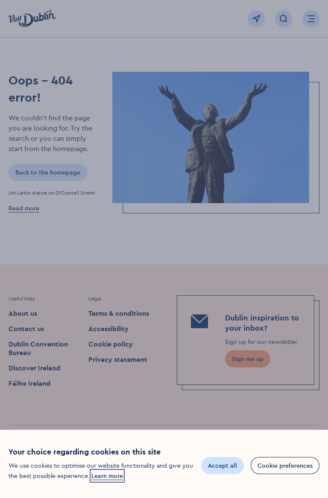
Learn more (107, 476)
